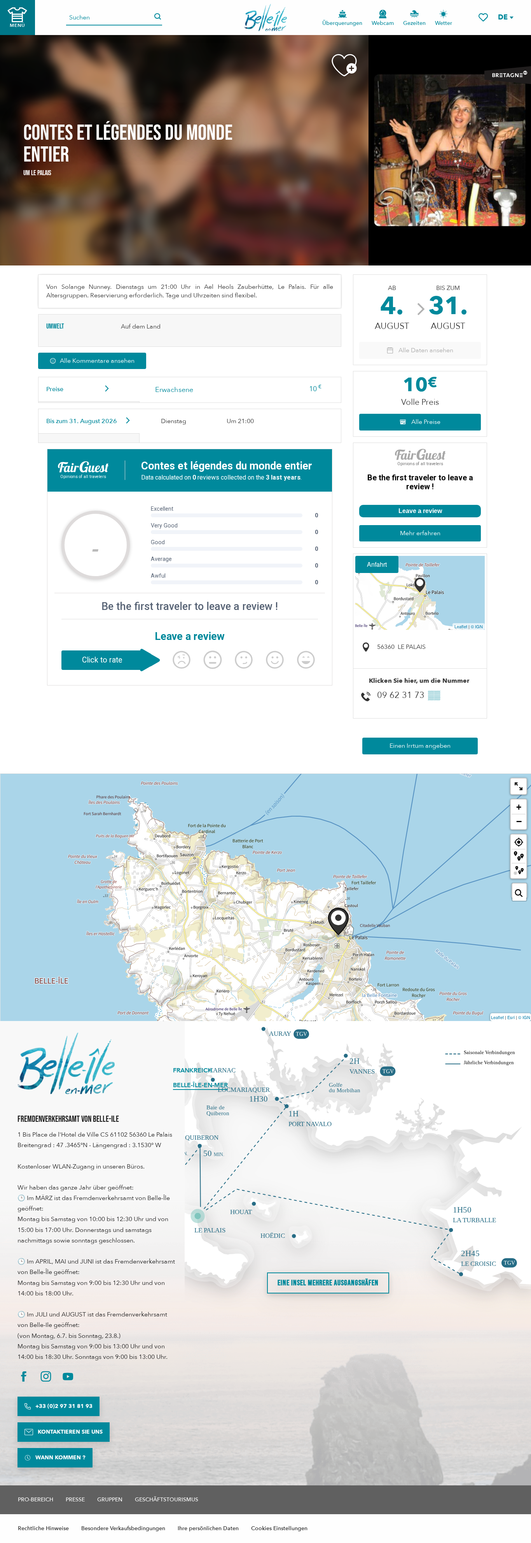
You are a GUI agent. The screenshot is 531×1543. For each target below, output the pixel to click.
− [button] (519, 821)
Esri (511, 1017)
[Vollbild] (519, 786)
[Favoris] (483, 17)
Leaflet (460, 626)
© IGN (477, 626)
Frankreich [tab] (192, 1070)
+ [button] (518, 807)
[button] (505, 17)
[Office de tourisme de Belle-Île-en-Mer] (66, 1063)
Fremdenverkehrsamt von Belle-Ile (68, 1119)
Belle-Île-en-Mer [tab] (200, 1085)
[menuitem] (265, 17)
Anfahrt (377, 564)
